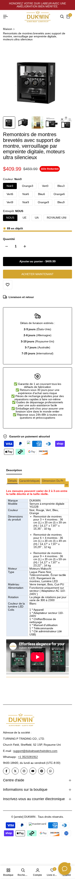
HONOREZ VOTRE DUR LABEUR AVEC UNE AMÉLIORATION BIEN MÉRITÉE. (37, 5)
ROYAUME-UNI (56, 217)
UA (37, 217)
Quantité (9, 239)
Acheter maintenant (37, 274)
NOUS (10, 217)
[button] (12, 481)
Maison (7, 29)
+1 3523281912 (28, 756)
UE (24, 217)
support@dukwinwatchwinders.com (35, 750)
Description (14, 470)
